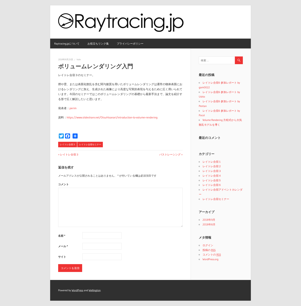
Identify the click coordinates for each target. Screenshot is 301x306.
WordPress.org (210, 259)
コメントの (212, 254)
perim (73, 108)
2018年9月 (209, 219)
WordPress (77, 290)
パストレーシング (170, 154)
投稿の (209, 250)
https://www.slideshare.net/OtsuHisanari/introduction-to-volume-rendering (112, 117)
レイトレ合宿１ (212, 161)
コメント (63, 184)
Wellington (94, 290)
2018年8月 (209, 224)
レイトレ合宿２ (212, 166)
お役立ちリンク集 (98, 43)
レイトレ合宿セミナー (90, 144)
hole (79, 59)
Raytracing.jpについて (66, 43)
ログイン (208, 245)
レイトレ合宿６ (212, 184)
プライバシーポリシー (130, 43)
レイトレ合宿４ (212, 175)
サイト (62, 256)
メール (63, 246)
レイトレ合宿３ (67, 144)
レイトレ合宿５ (212, 180)
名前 (61, 235)
